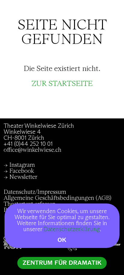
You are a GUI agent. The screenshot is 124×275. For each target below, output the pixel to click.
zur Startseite (62, 83)
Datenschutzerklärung (72, 229)
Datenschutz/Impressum (35, 192)
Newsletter (23, 177)
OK (62, 240)
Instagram (22, 165)
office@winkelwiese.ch (32, 150)
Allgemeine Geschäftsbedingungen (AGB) (57, 198)
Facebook (21, 171)
